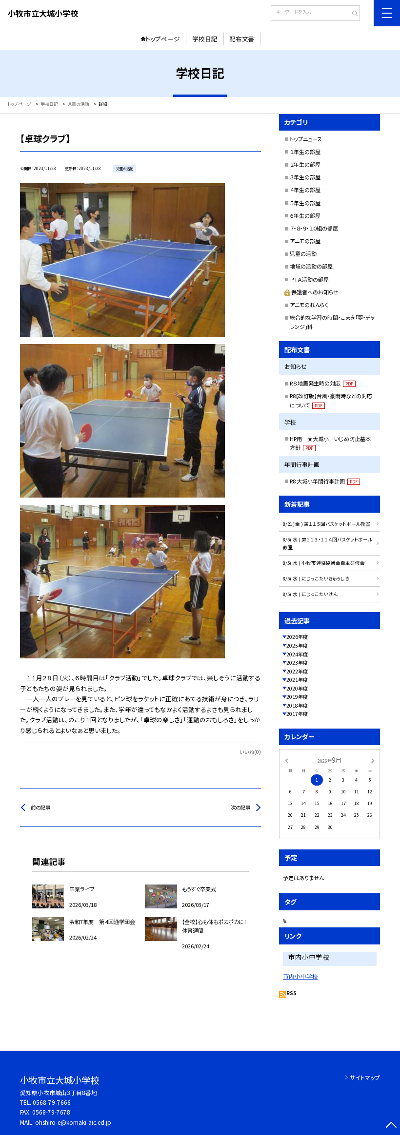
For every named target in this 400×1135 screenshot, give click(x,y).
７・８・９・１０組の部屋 (314, 228)
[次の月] (372, 760)
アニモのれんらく (309, 304)
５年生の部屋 (305, 203)
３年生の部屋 (305, 177)
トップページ (162, 38)
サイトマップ (365, 1077)
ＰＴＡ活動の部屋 (309, 279)
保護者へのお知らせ (315, 292)
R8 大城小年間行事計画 (324, 481)
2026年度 (297, 636)
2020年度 (297, 688)
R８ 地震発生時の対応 (321, 383)
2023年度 (297, 662)
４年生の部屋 (305, 189)
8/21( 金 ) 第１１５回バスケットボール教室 (326, 523)
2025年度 (297, 645)
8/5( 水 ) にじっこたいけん (310, 594)
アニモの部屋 (305, 241)
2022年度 (297, 671)
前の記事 (40, 807)
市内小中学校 (300, 976)
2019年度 (297, 696)
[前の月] (286, 760)
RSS (291, 993)
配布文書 (242, 38)
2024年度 (297, 654)
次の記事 (240, 807)
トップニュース (306, 139)
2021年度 (297, 679)
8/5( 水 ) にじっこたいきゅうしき (316, 578)
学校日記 (205, 38)
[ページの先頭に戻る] (391, 1126)
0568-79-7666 (52, 1102)
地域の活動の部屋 (311, 266)
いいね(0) (250, 751)
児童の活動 (303, 253)
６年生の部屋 (305, 215)
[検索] (351, 14)
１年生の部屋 (305, 151)
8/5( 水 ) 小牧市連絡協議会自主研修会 (324, 562)
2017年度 (297, 713)
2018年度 (297, 705)
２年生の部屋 (305, 164)
